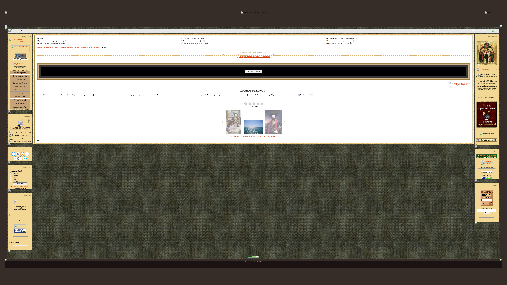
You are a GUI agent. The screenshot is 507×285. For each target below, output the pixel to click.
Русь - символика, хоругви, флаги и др (51, 41)
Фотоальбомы (26, 30)
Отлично (15, 173)
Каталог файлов (22, 86)
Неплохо (15, 177)
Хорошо (15, 175)
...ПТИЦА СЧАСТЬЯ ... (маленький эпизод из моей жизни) (20, 137)
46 (260, 136)
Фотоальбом (48, 47)
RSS (490, 30)
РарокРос (281, 54)
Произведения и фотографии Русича (195, 43)
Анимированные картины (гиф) (193, 41)
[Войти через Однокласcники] (22, 154)
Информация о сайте (21, 76)
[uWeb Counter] (20, 203)
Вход (44, 30)
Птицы (40, 38)
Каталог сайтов (22, 97)
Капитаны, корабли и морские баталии (340, 41)
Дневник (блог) (22, 93)
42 (251, 136)
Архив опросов (24, 186)
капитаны (249, 54)
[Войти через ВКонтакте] (18, 154)
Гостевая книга (22, 103)
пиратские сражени (258, 54)
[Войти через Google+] (20, 158)
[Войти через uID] (13, 154)
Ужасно (15, 181)
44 (256, 136)
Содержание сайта (22, 79)
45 (258, 136)
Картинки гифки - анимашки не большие (51, 43)
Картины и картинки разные (63, 47)
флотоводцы (268, 54)
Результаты (15, 186)
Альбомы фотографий (21, 90)
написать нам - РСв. (21, 107)
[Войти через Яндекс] (16, 158)
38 (244, 136)
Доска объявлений (22, 100)
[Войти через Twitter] (25, 158)
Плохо (15, 179)
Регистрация (37, 30)
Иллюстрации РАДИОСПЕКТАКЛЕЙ (339, 43)
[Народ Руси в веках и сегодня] (459, 85)
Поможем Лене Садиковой (22, 141)
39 (246, 136)
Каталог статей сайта (21, 83)
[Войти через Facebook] (27, 154)
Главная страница (22, 73)
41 (249, 136)
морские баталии (242, 54)
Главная (18, 30)
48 (264, 136)
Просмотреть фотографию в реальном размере (254, 57)
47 (262, 136)
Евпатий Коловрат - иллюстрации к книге (341, 38)
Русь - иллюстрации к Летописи (193, 38)
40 (247, 136)
